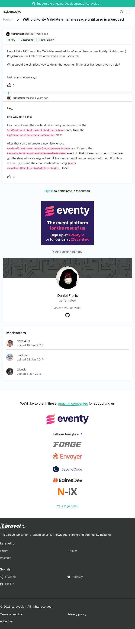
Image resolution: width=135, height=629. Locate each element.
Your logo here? (67, 506)
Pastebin (5, 558)
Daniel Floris (67, 297)
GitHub (9, 584)
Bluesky (77, 577)
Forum (8, 19)
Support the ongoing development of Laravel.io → (69, 3)
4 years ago (41, 97)
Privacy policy (77, 614)
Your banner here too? (67, 251)
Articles (72, 551)
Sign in (48, 191)
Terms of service (11, 614)
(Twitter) (10, 577)
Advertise (6, 621)
